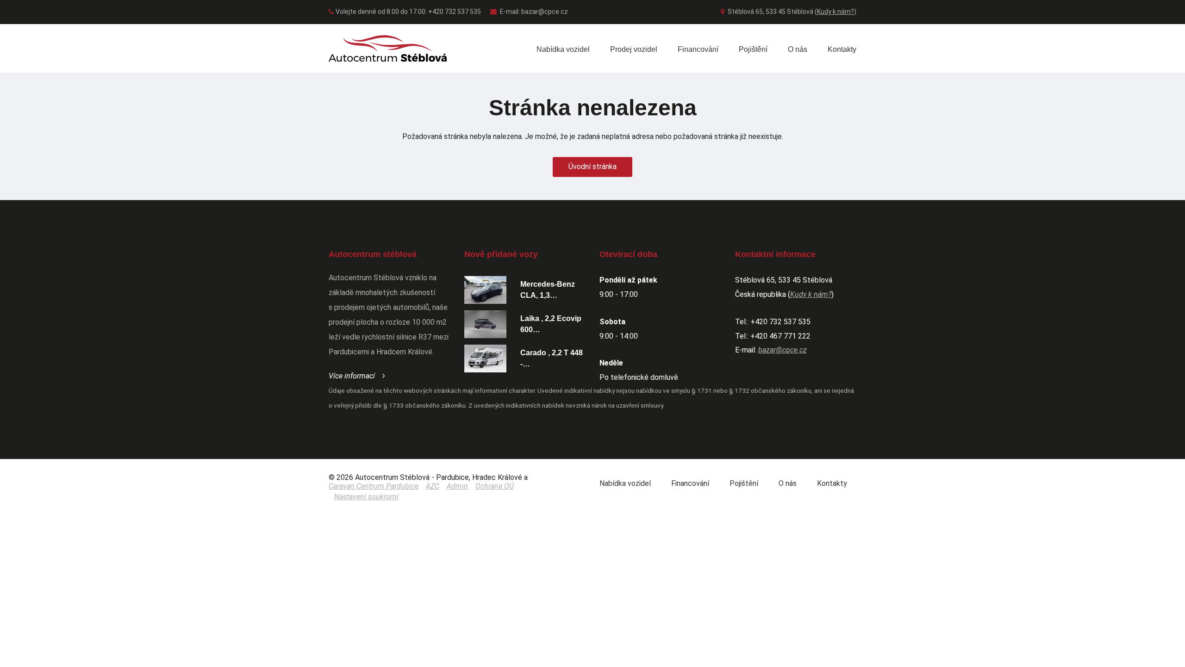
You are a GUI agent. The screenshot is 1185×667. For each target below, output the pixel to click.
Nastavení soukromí (366, 496)
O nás (797, 49)
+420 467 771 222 (780, 336)
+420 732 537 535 (780, 321)
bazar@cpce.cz (544, 11)
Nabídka (625, 483)
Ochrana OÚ (494, 486)
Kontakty (842, 49)
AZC (432, 486)
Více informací (352, 375)
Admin (457, 486)
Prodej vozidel (633, 49)
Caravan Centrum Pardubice (373, 486)
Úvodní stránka (592, 166)
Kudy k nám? (835, 11)
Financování (698, 49)
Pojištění (753, 49)
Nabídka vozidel (563, 49)
